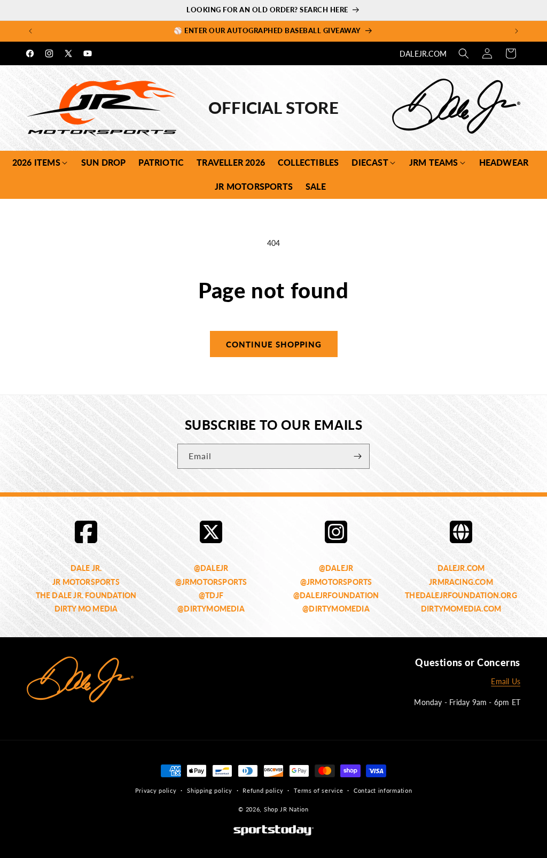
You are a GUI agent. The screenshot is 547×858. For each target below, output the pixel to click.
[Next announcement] (516, 31)
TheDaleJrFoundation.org (461, 595)
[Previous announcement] (30, 31)
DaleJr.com (423, 53)
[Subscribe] (357, 456)
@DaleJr (211, 568)
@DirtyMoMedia (211, 608)
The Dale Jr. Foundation (86, 595)
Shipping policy (209, 790)
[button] (463, 53)
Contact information (383, 790)
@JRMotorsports (211, 581)
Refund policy (263, 790)
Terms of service (318, 790)
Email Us (505, 681)
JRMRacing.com (461, 581)
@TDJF (211, 595)
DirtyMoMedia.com (461, 608)
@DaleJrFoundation (336, 595)
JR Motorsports (86, 581)
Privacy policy (156, 790)
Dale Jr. (86, 568)
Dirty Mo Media (86, 608)
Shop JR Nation (286, 809)
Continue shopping (274, 344)
